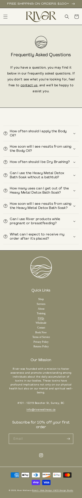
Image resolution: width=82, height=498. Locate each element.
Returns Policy (41, 346)
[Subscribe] (68, 439)
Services (41, 304)
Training (41, 313)
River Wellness (24, 490)
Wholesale (41, 322)
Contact (41, 327)
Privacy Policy (41, 341)
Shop (41, 299)
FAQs (41, 318)
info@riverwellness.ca (41, 409)
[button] (5, 16)
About (41, 308)
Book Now (41, 332)
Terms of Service (41, 337)
